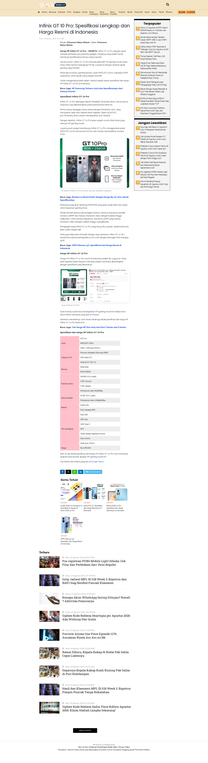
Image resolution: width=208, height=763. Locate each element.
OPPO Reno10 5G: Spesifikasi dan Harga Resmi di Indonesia (71, 541)
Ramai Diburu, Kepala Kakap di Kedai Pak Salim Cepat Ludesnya (95, 654)
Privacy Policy (124, 747)
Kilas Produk (113, 13)
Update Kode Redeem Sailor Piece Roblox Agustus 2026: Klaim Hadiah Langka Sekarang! (96, 708)
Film (69, 12)
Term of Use (83, 747)
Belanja (52, 12)
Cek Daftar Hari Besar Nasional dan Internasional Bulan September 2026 (153, 165)
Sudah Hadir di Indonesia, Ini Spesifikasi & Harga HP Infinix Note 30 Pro (71, 508)
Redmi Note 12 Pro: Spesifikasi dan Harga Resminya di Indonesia (115, 508)
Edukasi (61, 12)
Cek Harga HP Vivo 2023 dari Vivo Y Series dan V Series (99, 327)
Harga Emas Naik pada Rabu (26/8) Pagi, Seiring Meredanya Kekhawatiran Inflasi (153, 66)
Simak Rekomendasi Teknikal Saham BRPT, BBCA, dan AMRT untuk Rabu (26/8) (153, 40)
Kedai (85, 12)
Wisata (169, 12)
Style (154, 12)
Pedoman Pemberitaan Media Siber (103, 747)
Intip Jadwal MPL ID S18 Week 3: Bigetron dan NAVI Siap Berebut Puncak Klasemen (94, 581)
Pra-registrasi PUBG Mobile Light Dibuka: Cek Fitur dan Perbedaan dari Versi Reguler (94, 563)
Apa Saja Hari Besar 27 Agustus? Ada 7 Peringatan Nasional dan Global (153, 130)
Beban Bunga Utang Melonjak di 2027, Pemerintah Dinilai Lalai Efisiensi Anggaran (153, 91)
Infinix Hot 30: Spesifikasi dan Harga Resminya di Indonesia (93, 508)
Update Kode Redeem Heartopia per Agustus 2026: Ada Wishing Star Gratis (96, 617)
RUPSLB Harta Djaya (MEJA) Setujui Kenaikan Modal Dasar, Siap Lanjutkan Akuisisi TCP (154, 101)
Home (44, 12)
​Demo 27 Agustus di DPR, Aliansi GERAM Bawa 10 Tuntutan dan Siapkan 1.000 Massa (153, 30)
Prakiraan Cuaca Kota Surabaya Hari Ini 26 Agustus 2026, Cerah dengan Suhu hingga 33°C (153, 155)
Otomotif (138, 12)
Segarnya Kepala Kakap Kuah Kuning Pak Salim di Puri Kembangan (96, 672)
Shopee (95, 314)
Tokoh (161, 12)
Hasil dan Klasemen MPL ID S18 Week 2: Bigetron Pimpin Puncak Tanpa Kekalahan (96, 690)
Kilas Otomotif (104, 13)
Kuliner (122, 12)
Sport (147, 12)
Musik (130, 12)
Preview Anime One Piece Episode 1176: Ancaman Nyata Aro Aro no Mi (89, 635)
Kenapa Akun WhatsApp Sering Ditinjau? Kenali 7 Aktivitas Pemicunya (96, 599)
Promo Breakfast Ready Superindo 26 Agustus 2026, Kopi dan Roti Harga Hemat (154, 184)
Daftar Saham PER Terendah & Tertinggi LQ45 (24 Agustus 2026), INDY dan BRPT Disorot (154, 49)
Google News (97, 461)
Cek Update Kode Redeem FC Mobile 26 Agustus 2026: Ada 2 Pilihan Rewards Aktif (153, 139)
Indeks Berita (85, 730)
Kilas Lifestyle (93, 13)
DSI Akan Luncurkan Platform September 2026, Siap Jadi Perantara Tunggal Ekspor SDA (153, 111)
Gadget (76, 12)
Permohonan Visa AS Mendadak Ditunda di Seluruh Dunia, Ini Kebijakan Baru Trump (153, 75)
